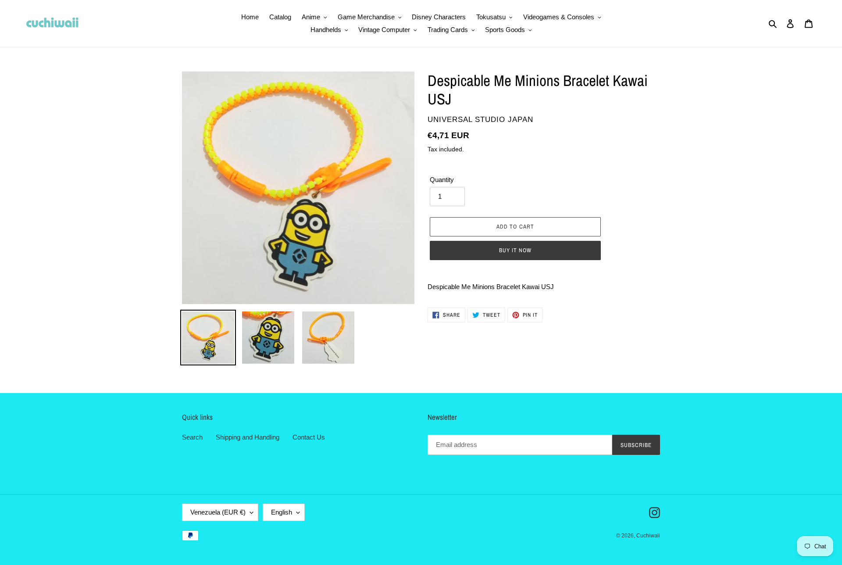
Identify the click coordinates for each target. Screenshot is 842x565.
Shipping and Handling (247, 437)
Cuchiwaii (648, 536)
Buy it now (515, 250)
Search (192, 437)
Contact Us (309, 437)
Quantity (442, 179)
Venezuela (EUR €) (218, 512)
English (281, 512)
